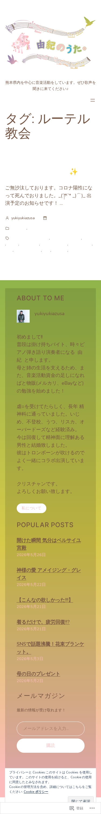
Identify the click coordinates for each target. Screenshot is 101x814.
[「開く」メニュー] (92, 100)
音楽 (32, 228)
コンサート (29, 244)
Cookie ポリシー (36, 792)
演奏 (73, 250)
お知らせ (18, 228)
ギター (88, 238)
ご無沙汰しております (30, 238)
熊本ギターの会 (28, 250)
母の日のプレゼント (38, 674)
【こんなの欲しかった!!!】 (45, 600)
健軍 (46, 250)
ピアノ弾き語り (54, 244)
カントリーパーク (66, 238)
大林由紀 (59, 250)
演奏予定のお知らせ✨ (41, 171)
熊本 (9, 250)
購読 (50, 745)
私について (31, 508)
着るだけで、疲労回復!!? (43, 622)
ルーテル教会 (80, 244)
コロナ (12, 244)
